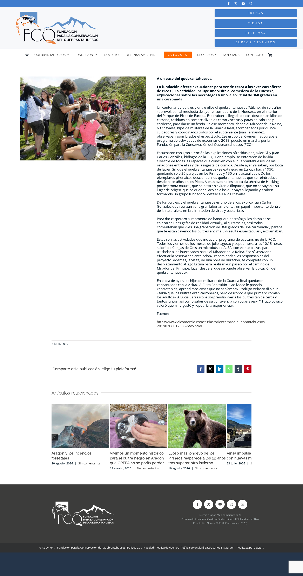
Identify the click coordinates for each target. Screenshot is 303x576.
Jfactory (259, 554)
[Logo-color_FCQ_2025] (57, 13)
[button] (55, 441)
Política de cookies (167, 554)
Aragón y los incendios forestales (81, 460)
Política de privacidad (140, 554)
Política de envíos (192, 554)
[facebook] (228, 3)
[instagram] (250, 3)
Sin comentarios (89, 465)
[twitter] (235, 3)
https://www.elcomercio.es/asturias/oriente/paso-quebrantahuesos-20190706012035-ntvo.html (211, 323)
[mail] (242, 511)
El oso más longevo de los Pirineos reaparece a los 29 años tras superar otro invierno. (218, 465)
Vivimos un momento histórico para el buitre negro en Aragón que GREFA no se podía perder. (151, 465)
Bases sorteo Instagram (219, 554)
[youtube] (243, 3)
